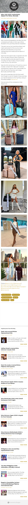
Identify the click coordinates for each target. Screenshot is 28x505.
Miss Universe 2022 (6, 297)
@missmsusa (17, 283)
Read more (23, 344)
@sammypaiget (21, 286)
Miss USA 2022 (5, 300)
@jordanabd (13, 286)
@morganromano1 (6, 285)
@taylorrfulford (9, 283)
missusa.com (14, 79)
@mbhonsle (16, 288)
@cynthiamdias (5, 286)
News (12, 300)
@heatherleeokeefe (6, 288)
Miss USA (15, 297)
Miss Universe (15, 294)
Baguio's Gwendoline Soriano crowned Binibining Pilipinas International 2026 (10, 484)
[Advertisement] (14, 314)
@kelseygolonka (16, 285)
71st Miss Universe (6, 294)
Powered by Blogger (14, 502)
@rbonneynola (5, 290)
